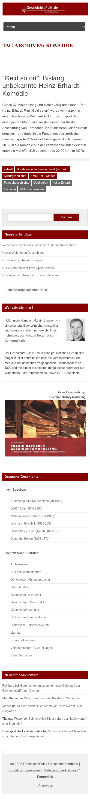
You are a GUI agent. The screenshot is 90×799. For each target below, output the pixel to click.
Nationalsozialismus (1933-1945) (32, 516)
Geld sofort (40, 182)
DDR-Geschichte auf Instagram (23, 260)
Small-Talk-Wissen (42, 176)
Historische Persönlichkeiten (30, 625)
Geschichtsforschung (25, 609)
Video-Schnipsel (21, 655)
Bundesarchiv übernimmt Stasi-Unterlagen (30, 275)
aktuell (8, 169)
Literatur (16, 632)
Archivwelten (19, 564)
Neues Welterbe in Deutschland (23, 252)
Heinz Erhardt (61, 182)
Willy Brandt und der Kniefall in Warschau (52, 698)
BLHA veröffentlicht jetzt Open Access (28, 268)
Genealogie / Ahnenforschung (30, 579)
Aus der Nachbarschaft (26, 572)
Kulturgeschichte (15, 176)
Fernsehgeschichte (16, 182)
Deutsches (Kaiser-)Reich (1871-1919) (36, 531)
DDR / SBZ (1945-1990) (26, 508)
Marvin (6, 706)
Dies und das (19, 587)
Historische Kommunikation (29, 617)
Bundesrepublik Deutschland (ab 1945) (42, 169)
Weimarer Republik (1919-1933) (31, 523)
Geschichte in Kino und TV (29, 602)
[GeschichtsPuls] (45, 14)
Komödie (10, 189)
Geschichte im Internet (26, 594)
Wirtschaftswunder (32, 189)
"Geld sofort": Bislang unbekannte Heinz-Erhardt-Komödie (41, 86)
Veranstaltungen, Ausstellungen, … (34, 648)
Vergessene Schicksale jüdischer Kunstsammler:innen (38, 245)
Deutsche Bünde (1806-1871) (30, 538)
